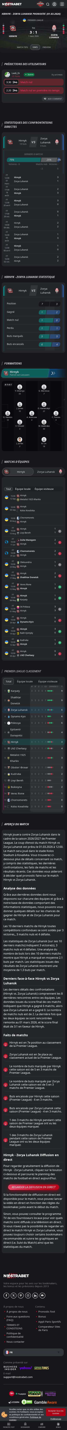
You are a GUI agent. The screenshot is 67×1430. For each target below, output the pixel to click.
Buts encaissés (15, 344)
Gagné (10, 311)
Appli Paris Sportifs (49, 1321)
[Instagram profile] (28, 1295)
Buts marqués (15, 336)
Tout (8, 489)
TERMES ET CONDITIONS (14, 1326)
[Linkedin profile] (35, 1295)
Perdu (10, 328)
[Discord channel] (42, 1295)
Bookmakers (25, 1427)
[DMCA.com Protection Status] (26, 1402)
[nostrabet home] (16, 1276)
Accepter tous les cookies (55, 1412)
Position (11, 303)
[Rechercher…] (47, 4)
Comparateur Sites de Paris (49, 1328)
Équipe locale (23, 489)
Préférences (56, 1418)
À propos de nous (17, 1311)
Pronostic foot (8, 1427)
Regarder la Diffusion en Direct (33, 1187)
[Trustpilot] (20, 1393)
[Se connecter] (54, 4)
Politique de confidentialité (15, 1335)
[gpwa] (35, 1393)
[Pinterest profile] (21, 1295)
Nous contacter (15, 1341)
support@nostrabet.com (18, 1377)
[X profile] (13, 1295)
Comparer (41, 1427)
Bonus (58, 1427)
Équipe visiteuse (44, 489)
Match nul (13, 319)
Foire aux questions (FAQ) (18, 1318)
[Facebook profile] (6, 1295)
